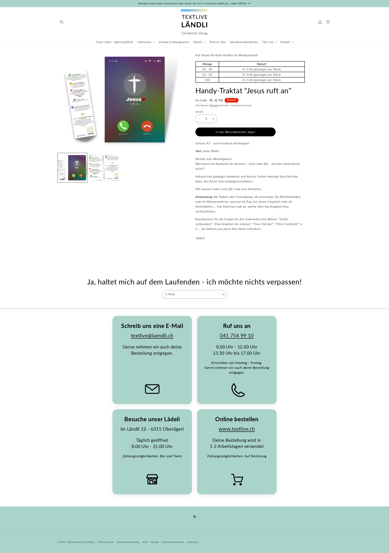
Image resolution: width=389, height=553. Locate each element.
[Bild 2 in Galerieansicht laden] (104, 168)
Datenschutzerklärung (128, 542)
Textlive (70, 542)
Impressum (192, 542)
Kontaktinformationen (173, 542)
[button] (62, 22)
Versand (214, 105)
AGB (145, 542)
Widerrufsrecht (106, 542)
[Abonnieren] (223, 294)
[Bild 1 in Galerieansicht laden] (72, 168)
